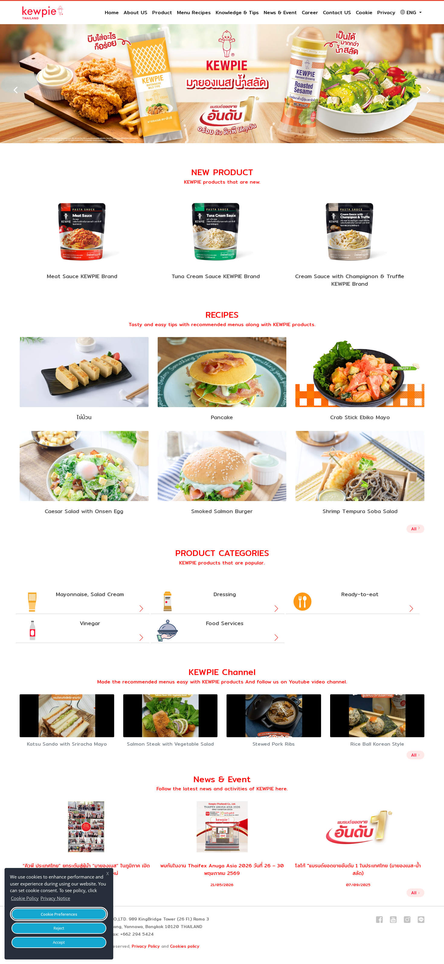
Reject (58, 928)
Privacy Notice (55, 898)
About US (135, 12)
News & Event (280, 12)
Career (310, 12)
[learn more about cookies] (73, 899)
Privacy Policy (146, 946)
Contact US (337, 12)
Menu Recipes (194, 12)
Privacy (386, 12)
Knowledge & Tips (237, 12)
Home (112, 12)
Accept (59, 942)
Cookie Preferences (59, 914)
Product (162, 12)
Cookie (364, 12)
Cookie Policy (25, 898)
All (414, 528)
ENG (412, 12)
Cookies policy (184, 946)
